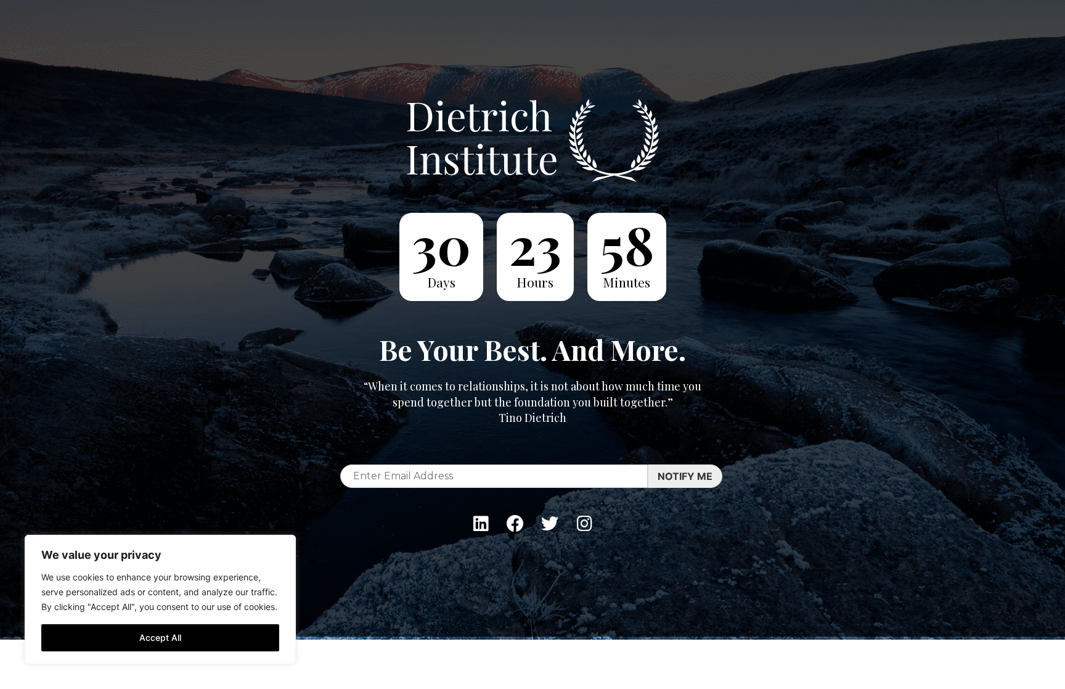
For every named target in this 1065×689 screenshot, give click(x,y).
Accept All (160, 637)
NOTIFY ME (685, 476)
